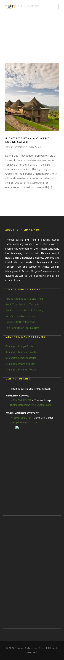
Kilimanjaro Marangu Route (21, 370)
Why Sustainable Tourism (20, 316)
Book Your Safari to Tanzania (22, 305)
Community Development (20, 322)
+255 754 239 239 (21, 400)
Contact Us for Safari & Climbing (24, 310)
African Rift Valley (14, 147)
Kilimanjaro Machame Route (21, 352)
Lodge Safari (34, 147)
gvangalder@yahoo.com (23, 422)
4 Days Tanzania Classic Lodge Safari (27, 140)
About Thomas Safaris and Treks (24, 299)
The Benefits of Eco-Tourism (22, 328)
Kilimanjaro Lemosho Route (21, 358)
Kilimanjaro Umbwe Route (20, 364)
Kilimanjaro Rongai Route (20, 346)
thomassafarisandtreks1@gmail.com (30, 405)
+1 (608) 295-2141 (21, 418)
